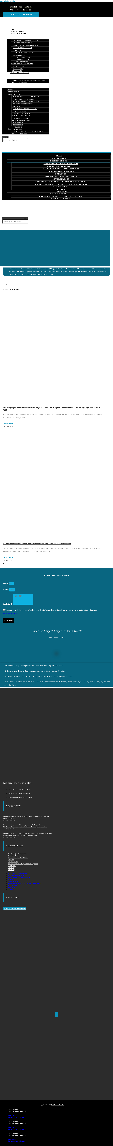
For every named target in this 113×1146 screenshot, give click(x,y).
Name (6, 583)
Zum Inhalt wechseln (7, 1)
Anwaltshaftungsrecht (23, 43)
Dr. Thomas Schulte (57, 1105)
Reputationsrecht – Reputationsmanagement (22, 63)
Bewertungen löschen (22, 48)
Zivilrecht (17, 127)
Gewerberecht (19, 55)
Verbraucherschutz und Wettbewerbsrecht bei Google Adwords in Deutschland (37, 543)
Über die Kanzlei (19, 73)
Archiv (5, 289)
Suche (6, 137)
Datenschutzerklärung (11, 613)
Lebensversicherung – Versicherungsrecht (21, 58)
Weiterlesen (8, 423)
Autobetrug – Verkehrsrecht (26, 40)
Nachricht (8, 604)
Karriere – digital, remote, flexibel (29, 80)
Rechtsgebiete (18, 33)
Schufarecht (18, 66)
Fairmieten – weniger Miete (25, 52)
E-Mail (6, 590)
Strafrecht (18, 125)
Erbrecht (17, 50)
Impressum (13, 1109)
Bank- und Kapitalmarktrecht (26, 45)
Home (10, 89)
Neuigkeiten (13, 92)
